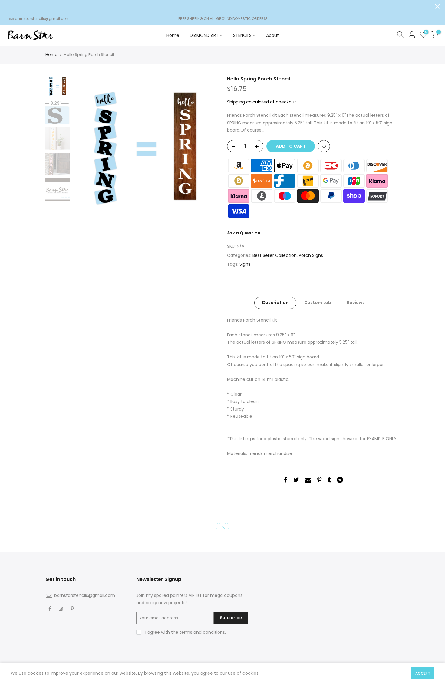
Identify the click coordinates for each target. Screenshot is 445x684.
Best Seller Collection (274, 255)
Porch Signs (311, 255)
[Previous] (83, 148)
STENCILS (242, 35)
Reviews (356, 303)
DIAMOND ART (204, 35)
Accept (422, 673)
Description (275, 303)
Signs (244, 264)
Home (172, 35)
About (272, 35)
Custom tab (317, 303)
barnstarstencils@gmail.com (42, 18)
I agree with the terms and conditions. (185, 632)
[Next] (207, 148)
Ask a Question (243, 233)
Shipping (236, 102)
